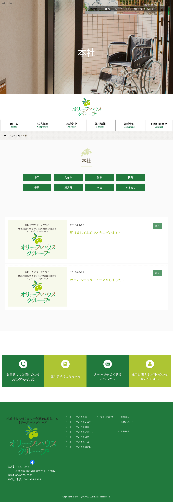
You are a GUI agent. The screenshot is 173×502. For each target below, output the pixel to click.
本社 (99, 187)
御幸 (99, 177)
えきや (68, 177)
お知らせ (15, 135)
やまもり (131, 187)
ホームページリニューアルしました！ (97, 280)
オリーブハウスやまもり (81, 432)
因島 (130, 177)
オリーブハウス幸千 (79, 417)
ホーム (5, 135)
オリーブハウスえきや (80, 422)
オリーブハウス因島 (79, 437)
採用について (107, 417)
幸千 (37, 177)
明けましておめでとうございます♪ (95, 232)
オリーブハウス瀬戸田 (80, 447)
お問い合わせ (127, 422)
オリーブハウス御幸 (79, 427)
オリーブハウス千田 (79, 442)
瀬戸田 (68, 187)
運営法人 (125, 417)
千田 (37, 187)
